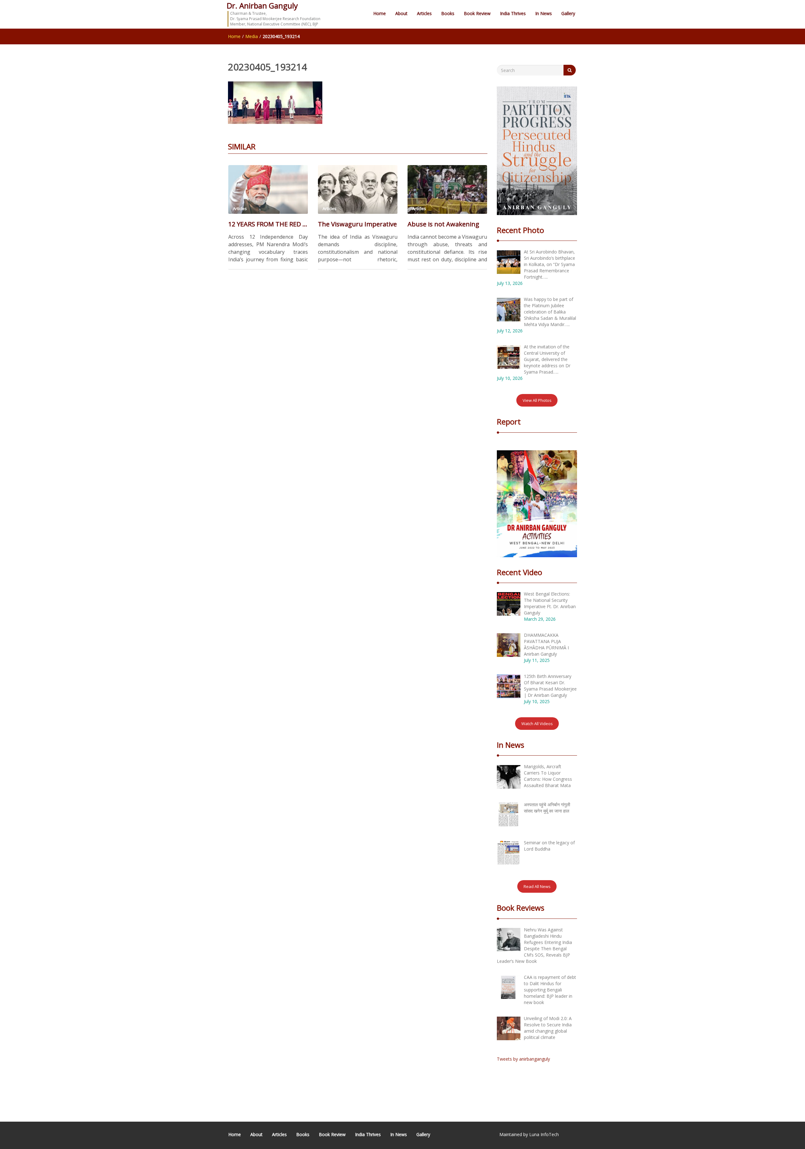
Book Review (477, 13)
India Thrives (513, 13)
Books (447, 13)
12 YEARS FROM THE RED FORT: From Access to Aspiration (268, 224)
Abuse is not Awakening (443, 224)
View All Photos (537, 400)
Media (251, 36)
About (401, 13)
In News (543, 13)
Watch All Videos (537, 723)
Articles (424, 13)
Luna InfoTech (544, 1134)
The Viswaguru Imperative (357, 224)
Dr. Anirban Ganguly (262, 5)
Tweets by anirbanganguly (523, 1059)
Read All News (537, 886)
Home (379, 13)
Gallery (568, 13)
